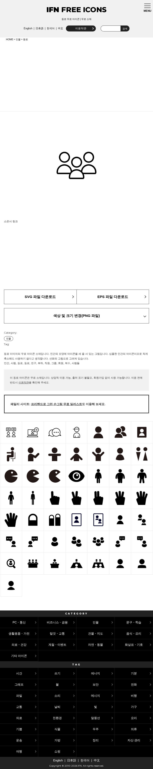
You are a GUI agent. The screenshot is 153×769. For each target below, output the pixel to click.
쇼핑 (57, 751)
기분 (134, 673)
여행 (19, 751)
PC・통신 (19, 622)
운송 (19, 740)
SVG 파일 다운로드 (40, 297)
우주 (96, 729)
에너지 (95, 673)
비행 (134, 695)
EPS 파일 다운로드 (112, 297)
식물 (57, 729)
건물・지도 (95, 633)
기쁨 (19, 729)
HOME (9, 39)
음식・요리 (133, 633)
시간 (19, 673)
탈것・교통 (57, 633)
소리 (57, 695)
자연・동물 (95, 644)
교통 (19, 706)
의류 (134, 729)
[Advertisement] (76, 75)
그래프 (19, 684)
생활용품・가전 (19, 633)
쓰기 (57, 673)
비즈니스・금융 (57, 622)
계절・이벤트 (57, 644)
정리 (96, 740)
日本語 (39, 28)
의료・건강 (19, 644)
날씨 (57, 706)
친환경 (57, 718)
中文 (60, 28)
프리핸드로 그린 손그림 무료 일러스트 (56, 404)
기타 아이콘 (19, 655)
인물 (18, 39)
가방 (57, 740)
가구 (134, 706)
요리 (134, 718)
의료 (19, 718)
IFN (52, 9)
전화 (134, 684)
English (28, 28)
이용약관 (80, 28)
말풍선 (95, 718)
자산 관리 (134, 740)
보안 (96, 684)
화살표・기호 (134, 644)
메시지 (95, 695)
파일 (19, 695)
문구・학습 (133, 622)
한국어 (51, 28)
